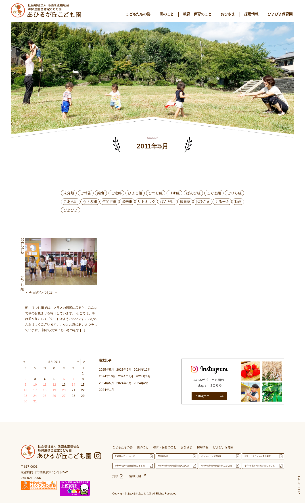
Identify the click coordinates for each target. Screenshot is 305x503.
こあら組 (70, 201)
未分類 (68, 193)
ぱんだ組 (167, 201)
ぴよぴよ (70, 210)
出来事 (127, 201)
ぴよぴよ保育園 (280, 14)
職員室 (185, 201)
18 (44, 390)
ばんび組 (193, 193)
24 (35, 395)
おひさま (228, 14)
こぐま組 (214, 193)
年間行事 (109, 201)
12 (54, 384)
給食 (100, 193)
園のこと (167, 14)
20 (64, 390)
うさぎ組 (90, 201)
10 (35, 384)
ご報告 (85, 193)
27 (64, 395)
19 (54, 390)
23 (25, 395)
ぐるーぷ (222, 201)
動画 (238, 201)
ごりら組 (234, 193)
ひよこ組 (135, 193)
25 (44, 395)
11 (44, 384)
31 (35, 401)
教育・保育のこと (197, 14)
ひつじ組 (155, 193)
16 (25, 390)
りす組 (174, 193)
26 (54, 395)
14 (73, 384)
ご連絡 (116, 193)
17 (35, 390)
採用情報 (251, 14)
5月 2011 (54, 362)
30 (25, 401)
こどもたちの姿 (137, 14)
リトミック (146, 201)
